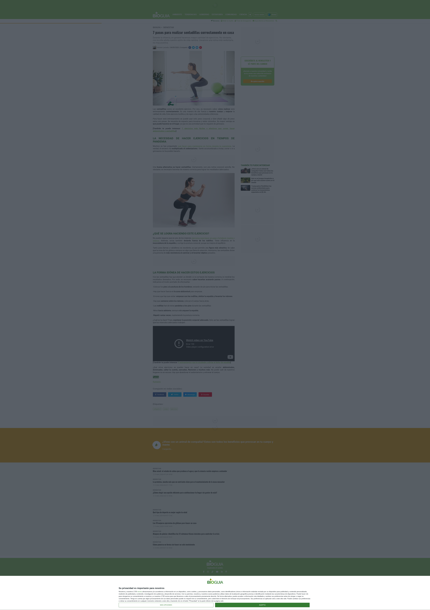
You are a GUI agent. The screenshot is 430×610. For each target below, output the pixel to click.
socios (139, 591)
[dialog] (215, 593)
